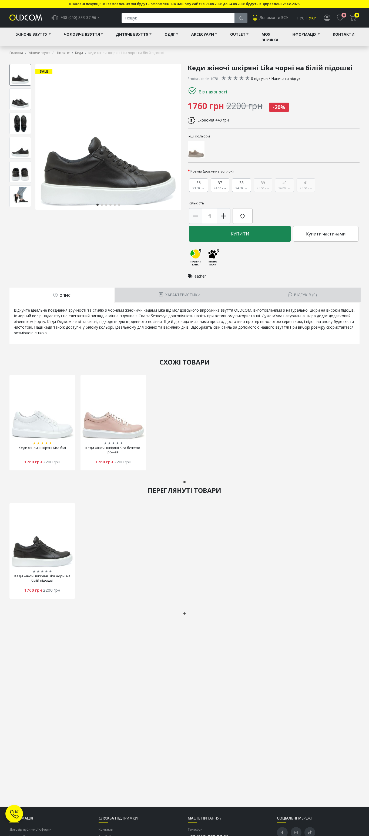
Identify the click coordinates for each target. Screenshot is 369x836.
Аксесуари (202, 34)
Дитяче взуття (132, 34)
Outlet (238, 34)
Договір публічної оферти (30, 829)
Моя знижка (270, 37)
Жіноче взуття (32, 34)
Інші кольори (199, 136)
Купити (240, 234)
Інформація (304, 34)
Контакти (343, 34)
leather (200, 276)
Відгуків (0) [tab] (305, 294)
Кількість (196, 203)
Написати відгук (285, 78)
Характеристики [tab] (182, 294)
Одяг (170, 34)
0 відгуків (259, 78)
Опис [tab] (64, 295)
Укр (312, 18)
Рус (300, 18)
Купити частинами (325, 234)
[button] (180, 136)
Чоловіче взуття (82, 34)
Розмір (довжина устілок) (212, 171)
